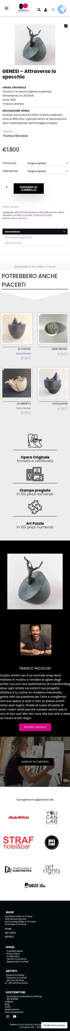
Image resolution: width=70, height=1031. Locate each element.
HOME (8, 929)
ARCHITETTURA (21, 212)
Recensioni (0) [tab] (13, 243)
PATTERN (17, 215)
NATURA (53, 212)
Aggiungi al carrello (29, 188)
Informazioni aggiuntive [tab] (18, 237)
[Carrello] (53, 9)
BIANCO (33, 212)
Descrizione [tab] (12, 231)
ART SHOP (10, 932)
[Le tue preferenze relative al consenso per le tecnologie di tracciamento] (54, 1025)
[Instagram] (8, 1016)
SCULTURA (27, 215)
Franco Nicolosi (15, 136)
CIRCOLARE (43, 212)
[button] (6, 8)
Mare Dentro (60, 349)
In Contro (24, 349)
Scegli (16, 362)
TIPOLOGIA (9, 163)
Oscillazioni (60, 403)
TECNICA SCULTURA (42, 215)
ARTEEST (9, 936)
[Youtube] (15, 1016)
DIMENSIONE (10, 171)
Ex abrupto (24, 403)
